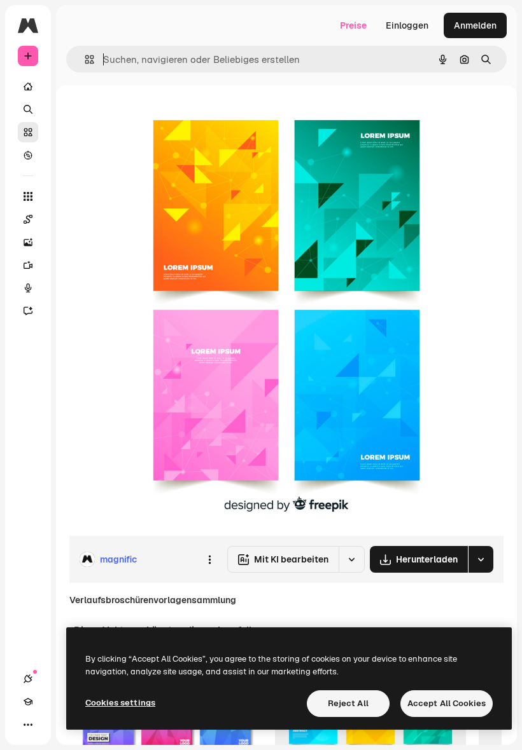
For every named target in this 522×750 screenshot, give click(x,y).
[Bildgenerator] (28, 242)
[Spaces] (28, 219)
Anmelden (475, 25)
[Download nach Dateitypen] (480, 559)
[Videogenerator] (28, 265)
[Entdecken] (28, 155)
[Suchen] (28, 109)
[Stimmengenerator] (28, 288)
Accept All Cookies (446, 703)
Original (150, 114)
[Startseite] (28, 86)
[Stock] (28, 132)
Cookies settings (120, 702)
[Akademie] (28, 702)
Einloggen (407, 25)
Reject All (348, 703)
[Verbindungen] (28, 679)
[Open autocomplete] (84, 59)
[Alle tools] (28, 196)
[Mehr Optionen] (209, 559)
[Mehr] (28, 724)
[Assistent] (28, 311)
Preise (353, 25)
